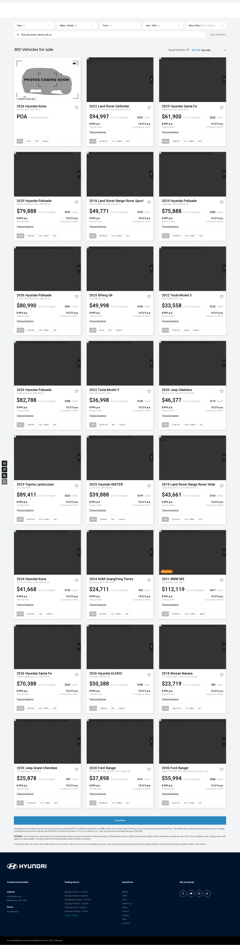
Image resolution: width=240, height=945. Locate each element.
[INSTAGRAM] (199, 893)
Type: (19, 25)
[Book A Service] (4, 469)
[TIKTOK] (207, 893)
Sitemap (58, 941)
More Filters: (195, 25)
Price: (105, 25)
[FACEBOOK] (183, 893)
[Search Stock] (4, 475)
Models (125, 892)
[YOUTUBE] (191, 893)
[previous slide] (16, 79)
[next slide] (79, 79)
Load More (120, 820)
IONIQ (124, 896)
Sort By (196, 49)
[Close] (4, 482)
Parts (124, 919)
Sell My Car (127, 904)
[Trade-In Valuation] (4, 463)
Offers (125, 908)
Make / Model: (67, 25)
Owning (125, 915)
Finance (125, 911)
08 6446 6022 (13, 912)
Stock (124, 900)
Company (126, 923)
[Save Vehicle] (76, 108)
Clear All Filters (218, 34)
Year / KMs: (151, 25)
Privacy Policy (48, 941)
